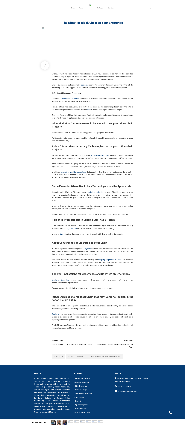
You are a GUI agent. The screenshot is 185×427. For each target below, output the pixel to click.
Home (73, 8)
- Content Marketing (81, 382)
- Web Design (79, 397)
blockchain (84, 85)
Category (100, 8)
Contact (111, 8)
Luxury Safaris (44, 398)
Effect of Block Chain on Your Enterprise (105, 356)
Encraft (78, 401)
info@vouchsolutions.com (127, 391)
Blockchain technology (61, 280)
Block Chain (58, 356)
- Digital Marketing (80, 386)
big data (88, 249)
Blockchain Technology (70, 99)
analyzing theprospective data (110, 260)
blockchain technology (99, 156)
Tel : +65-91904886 (124, 386)
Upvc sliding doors (81, 405)
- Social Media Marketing (83, 394)
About (81, 8)
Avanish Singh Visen (82, 412)
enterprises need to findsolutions (73, 172)
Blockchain (56, 314)
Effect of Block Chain (76, 356)
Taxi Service (52, 401)
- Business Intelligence (82, 379)
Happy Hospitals (81, 409)
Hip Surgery (58, 398)
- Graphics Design (80, 390)
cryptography (72, 229)
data (89, 110)
